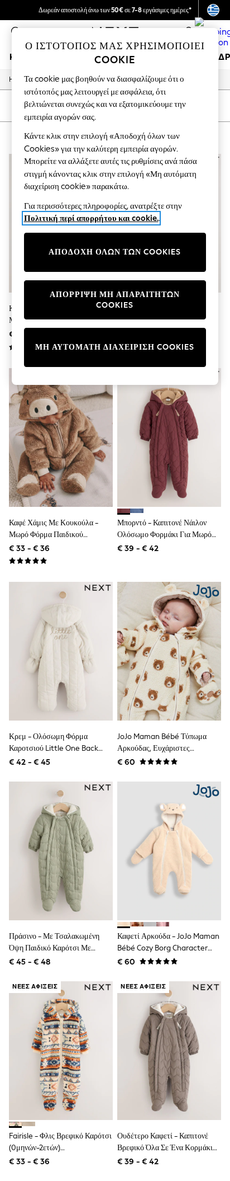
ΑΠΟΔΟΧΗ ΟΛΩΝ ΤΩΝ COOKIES (115, 252)
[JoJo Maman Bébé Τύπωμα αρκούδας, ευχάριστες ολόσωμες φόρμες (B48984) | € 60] (169, 651)
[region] (115, 206)
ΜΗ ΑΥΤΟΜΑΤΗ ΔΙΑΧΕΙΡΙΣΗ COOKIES (114, 347)
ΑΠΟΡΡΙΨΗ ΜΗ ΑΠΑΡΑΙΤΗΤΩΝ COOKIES (115, 300)
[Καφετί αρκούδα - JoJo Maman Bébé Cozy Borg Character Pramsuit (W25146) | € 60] (169, 851)
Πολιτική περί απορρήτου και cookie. (91, 218)
